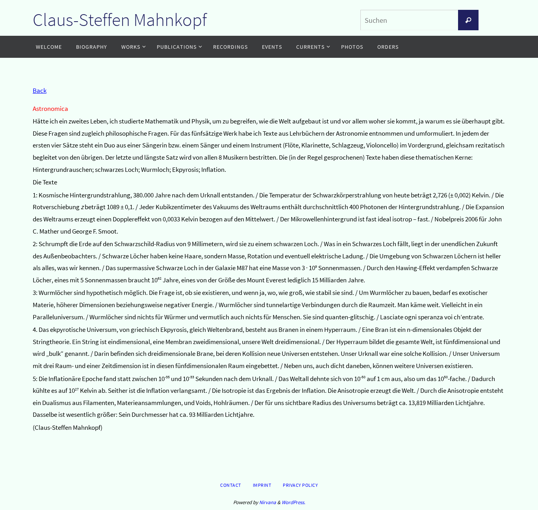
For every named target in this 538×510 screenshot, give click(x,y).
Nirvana (267, 502)
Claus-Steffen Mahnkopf (120, 19)
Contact (230, 485)
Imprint (262, 485)
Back (39, 90)
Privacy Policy (300, 485)
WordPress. (293, 502)
